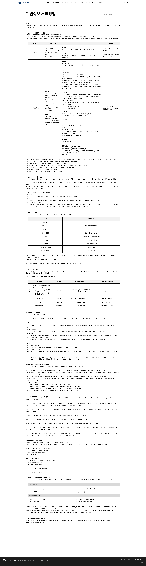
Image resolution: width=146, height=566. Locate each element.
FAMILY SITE (138, 560)
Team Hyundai (79, 3)
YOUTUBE (140, 564)
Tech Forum (64, 3)
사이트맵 (46, 560)
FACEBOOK (140, 562)
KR (121, 3)
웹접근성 (34, 560)
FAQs (100, 3)
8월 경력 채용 (56, 3)
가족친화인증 (40, 560)
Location (94, 3)
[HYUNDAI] (24, 3)
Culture (88, 3)
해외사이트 (124, 2)
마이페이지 (127, 2)
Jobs (71, 3)
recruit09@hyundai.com (85, 492)
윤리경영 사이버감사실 (26, 560)
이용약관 (19, 560)
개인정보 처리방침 (12, 560)
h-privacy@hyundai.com (85, 501)
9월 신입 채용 (47, 3)
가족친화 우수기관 (125, 560)
